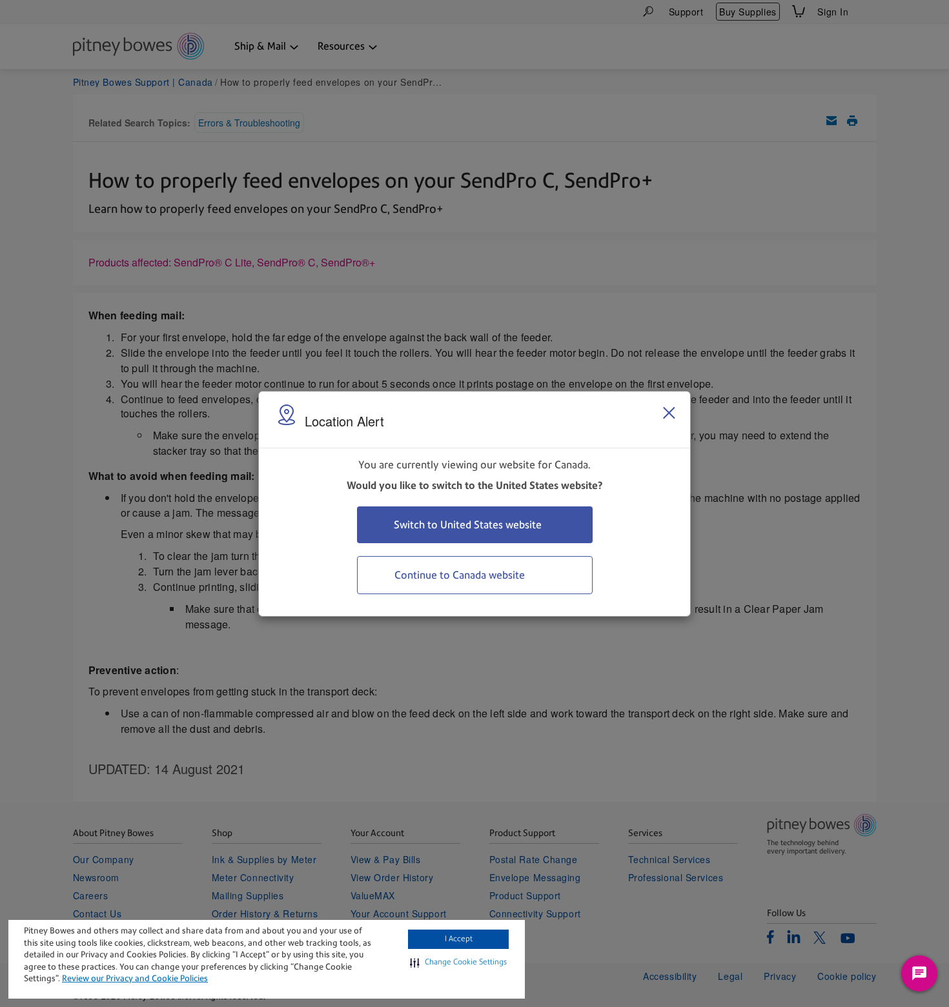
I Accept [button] (459, 938)
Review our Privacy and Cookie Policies (135, 978)
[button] (458, 962)
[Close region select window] (668, 412)
